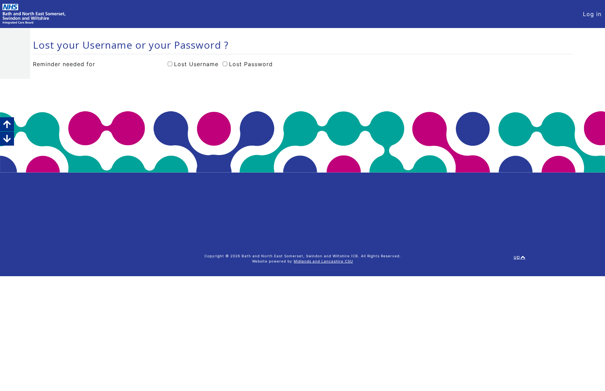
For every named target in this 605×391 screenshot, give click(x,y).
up (517, 257)
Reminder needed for (64, 64)
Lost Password (251, 64)
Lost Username (196, 64)
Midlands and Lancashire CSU (323, 261)
